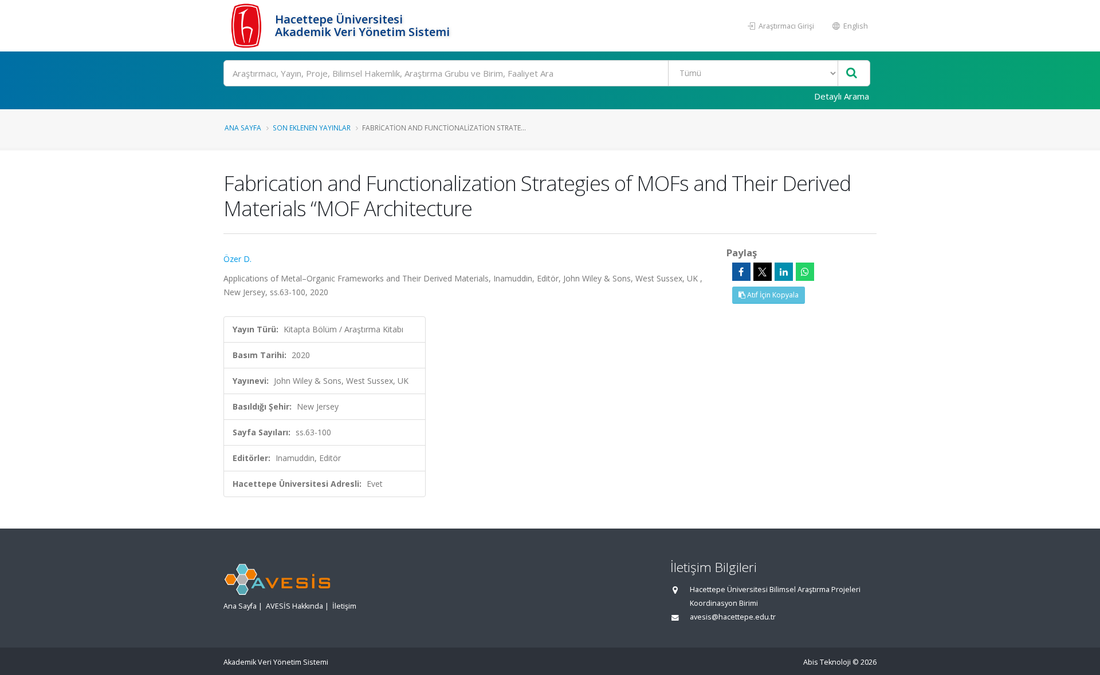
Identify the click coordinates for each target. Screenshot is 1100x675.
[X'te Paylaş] (762, 272)
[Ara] (852, 73)
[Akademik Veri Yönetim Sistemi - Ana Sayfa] (247, 25)
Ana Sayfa (243, 127)
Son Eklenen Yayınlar (312, 127)
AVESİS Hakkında (294, 606)
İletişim (344, 606)
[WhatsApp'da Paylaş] (805, 272)
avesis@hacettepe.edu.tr (733, 617)
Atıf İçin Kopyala (772, 295)
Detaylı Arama (841, 96)
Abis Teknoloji (827, 662)
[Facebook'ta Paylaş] (741, 272)
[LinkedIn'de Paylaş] (784, 272)
